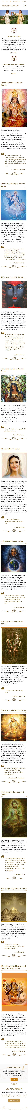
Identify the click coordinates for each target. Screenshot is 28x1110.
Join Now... (14, 73)
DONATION (16, 1)
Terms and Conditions (6, 1095)
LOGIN (24, 1)
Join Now (14, 1079)
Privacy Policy (17, 1095)
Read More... (13, 52)
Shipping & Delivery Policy (19, 1096)
